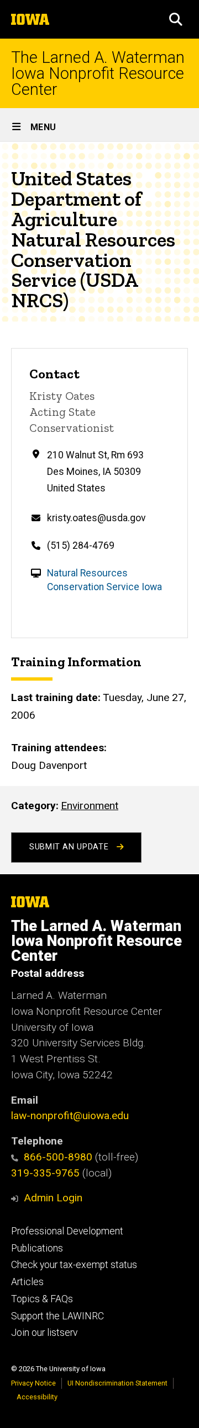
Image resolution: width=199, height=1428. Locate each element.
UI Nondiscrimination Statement (117, 1383)
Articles (27, 1281)
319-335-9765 (45, 1173)
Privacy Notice (33, 1383)
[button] (176, 19)
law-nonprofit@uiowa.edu (70, 1115)
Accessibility (37, 1397)
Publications (37, 1248)
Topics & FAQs (42, 1298)
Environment (89, 805)
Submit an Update (70, 847)
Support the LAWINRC (57, 1316)
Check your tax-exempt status (74, 1264)
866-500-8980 (58, 1157)
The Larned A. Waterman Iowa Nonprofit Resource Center (98, 73)
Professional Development (67, 1231)
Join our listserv (44, 1332)
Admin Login (53, 1197)
